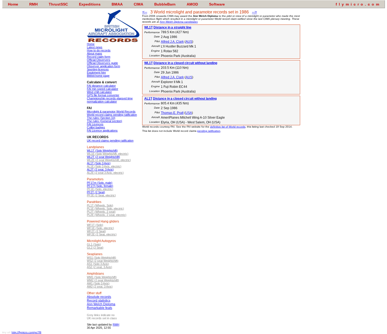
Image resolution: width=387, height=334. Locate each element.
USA (188, 113)
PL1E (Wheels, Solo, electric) (105, 208)
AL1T (148, 98)
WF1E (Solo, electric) (100, 228)
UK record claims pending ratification (110, 140)
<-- (144, 12)
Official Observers (98, 59)
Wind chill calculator (99, 92)
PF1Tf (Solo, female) (100, 185)
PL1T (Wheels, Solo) (100, 205)
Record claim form (98, 56)
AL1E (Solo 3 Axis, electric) (104, 166)
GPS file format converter (103, 95)
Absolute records (99, 297)
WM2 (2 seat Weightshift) (103, 280)
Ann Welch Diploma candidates (179, 21)
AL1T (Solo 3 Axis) (99, 163)
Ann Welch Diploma (101, 304)
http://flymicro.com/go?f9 (26, 332)
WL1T (148, 27)
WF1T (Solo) (95, 224)
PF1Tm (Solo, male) (99, 182)
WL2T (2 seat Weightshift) (103, 156)
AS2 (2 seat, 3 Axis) (99, 267)
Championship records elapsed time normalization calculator (110, 100)
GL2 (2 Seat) (95, 247)
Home (91, 44)
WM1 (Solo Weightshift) (102, 277)
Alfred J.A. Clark (172, 41)
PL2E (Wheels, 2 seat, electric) (106, 214)
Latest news (94, 47)
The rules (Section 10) (101, 117)
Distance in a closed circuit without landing (185, 63)
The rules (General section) (104, 121)
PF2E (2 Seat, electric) (101, 195)
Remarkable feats (99, 308)
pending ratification (208, 130)
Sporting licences (98, 69)
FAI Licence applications (102, 130)
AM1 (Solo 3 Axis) (98, 283)
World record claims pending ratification (112, 114)
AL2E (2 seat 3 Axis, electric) (105, 172)
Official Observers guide (102, 63)
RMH (116, 324)
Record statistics (98, 300)
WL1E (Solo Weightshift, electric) (107, 153)
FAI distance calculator (101, 85)
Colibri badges (96, 127)
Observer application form (103, 66)
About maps (94, 53)
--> (254, 12)
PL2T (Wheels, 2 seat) (101, 211)
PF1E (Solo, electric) (100, 189)
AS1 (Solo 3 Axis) (98, 263)
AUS (189, 41)
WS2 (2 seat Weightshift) (102, 260)
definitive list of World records (227, 126)
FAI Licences (95, 124)
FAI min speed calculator (102, 88)
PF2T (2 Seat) (96, 192)
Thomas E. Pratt (172, 113)
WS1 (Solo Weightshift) (101, 257)
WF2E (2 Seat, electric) (102, 234)
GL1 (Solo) (94, 244)
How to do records (99, 50)
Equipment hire (96, 72)
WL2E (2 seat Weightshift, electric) (109, 160)
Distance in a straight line (172, 27)
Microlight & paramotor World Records (111, 111)
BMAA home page (98, 75)
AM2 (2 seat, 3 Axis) (100, 286)
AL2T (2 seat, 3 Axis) (100, 169)
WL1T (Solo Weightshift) (102, 150)
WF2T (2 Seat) (96, 231)
